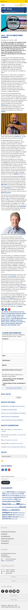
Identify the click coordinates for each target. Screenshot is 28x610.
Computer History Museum (8, 497)
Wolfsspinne (4, 325)
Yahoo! (18, 325)
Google (9, 315)
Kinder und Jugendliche (7, 538)
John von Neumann (15, 507)
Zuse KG (16, 518)
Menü (3, 5)
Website (4, 365)
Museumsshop (5, 541)
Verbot (15, 265)
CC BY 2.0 (10, 304)
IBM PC (22, 504)
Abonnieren (5, 482)
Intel (25, 504)
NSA (15, 514)
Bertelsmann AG (17, 312)
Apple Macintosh (8, 493)
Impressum (4, 605)
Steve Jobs (15, 517)
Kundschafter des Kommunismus (10, 416)
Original (20, 306)
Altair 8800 (16, 492)
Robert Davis (22, 206)
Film (8, 200)
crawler (3, 315)
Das (2, 75)
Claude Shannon (23, 495)
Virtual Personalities (10, 323)
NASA (24, 512)
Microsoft (13, 512)
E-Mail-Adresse (6, 360)
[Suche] (26, 1)
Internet (8, 507)
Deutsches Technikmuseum (8, 499)
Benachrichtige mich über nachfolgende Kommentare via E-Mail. (12, 379)
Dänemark (3, 298)
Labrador (3, 111)
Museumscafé (5, 543)
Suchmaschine (13, 321)
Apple (3, 493)
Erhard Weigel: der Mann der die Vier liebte (13, 406)
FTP (6, 315)
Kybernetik (9, 510)
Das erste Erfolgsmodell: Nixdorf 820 (16, 447)
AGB (16, 605)
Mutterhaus (12, 298)
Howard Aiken (13, 504)
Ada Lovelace (4, 492)
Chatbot (24, 313)
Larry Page (13, 317)
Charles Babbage (15, 495)
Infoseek (18, 315)
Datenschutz (11, 605)
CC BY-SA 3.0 (22, 234)
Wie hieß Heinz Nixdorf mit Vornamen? (12, 370)
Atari (16, 493)
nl (6, 1)
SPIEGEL (9, 517)
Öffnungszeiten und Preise (8, 532)
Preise (14, 581)
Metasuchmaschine (6, 192)
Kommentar (5, 339)
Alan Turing (10, 492)
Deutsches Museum (19, 497)
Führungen (4, 534)
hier (22, 287)
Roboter (3, 321)
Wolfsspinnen (4, 105)
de (1, 1)
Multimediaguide (5, 536)
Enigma (19, 499)
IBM (18, 504)
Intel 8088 (4, 507)
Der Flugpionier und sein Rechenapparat (12, 420)
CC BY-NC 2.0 (17, 136)
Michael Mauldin (5, 320)
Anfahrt (13, 577)
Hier (19, 286)
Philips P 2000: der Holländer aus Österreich (13, 413)
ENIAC (16, 499)
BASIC (19, 493)
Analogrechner (22, 492)
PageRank (16, 174)
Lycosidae (13, 318)
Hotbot (14, 315)
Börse (2, 251)
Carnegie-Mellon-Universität (14, 313)
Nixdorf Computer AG (8, 515)
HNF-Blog (14, 600)
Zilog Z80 (13, 518)
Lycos (10, 95)
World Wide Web (12, 325)
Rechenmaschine (20, 514)
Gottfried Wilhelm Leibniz (9, 501)
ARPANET (13, 493)
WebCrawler (4, 184)
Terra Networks (21, 321)
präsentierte (8, 188)
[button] (2, 309)
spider (7, 321)
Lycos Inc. (7, 318)
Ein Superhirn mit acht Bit (11, 440)
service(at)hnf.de (9, 560)
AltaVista (6, 312)
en (3, 1)
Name (4, 355)
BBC (21, 493)
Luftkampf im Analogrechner (9, 410)
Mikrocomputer (19, 512)
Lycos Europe (12, 276)
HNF (16, 40)
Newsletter (13, 596)
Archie (21, 176)
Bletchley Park (8, 495)
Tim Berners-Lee (21, 517)
